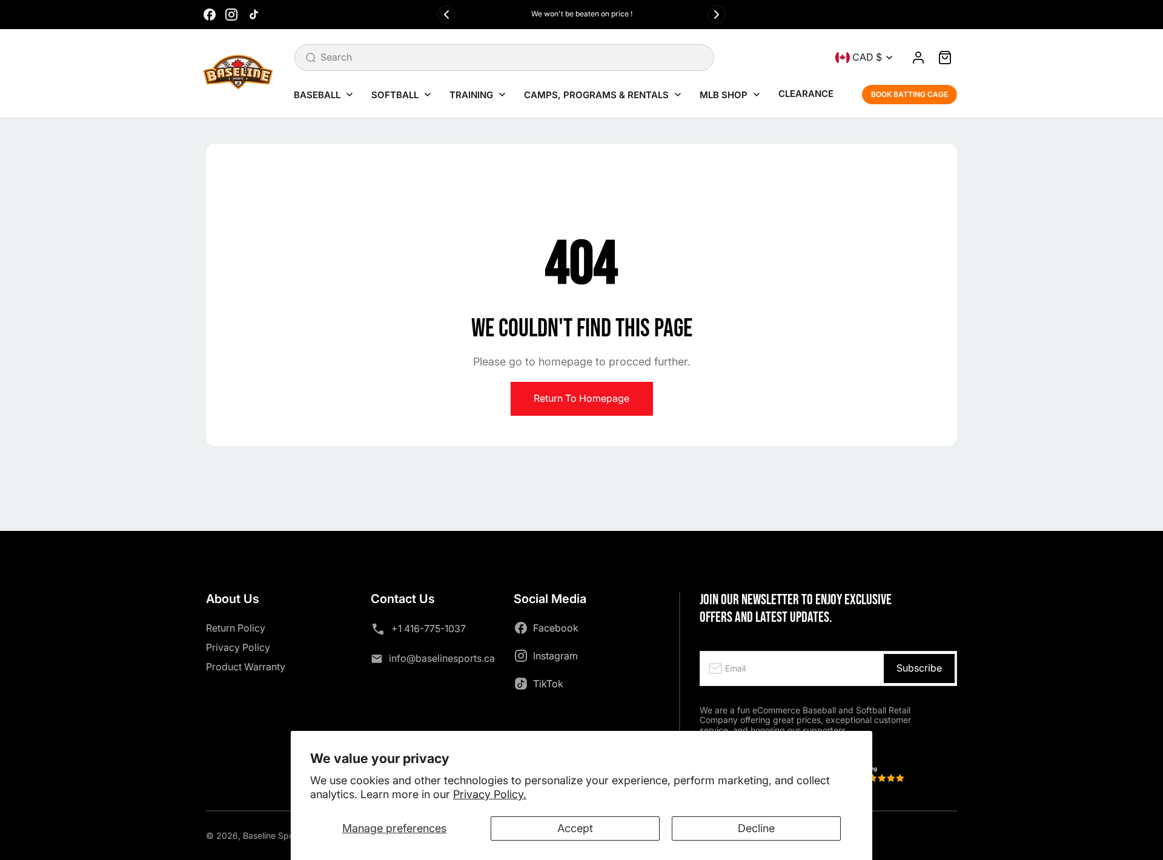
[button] (945, 57)
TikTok (548, 684)
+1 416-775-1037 (428, 628)
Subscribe (919, 668)
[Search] (311, 58)
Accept (575, 828)
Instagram (555, 656)
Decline (756, 828)
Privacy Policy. (489, 794)
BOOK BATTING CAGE (909, 94)
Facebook (555, 628)
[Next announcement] (716, 14)
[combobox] (504, 57)
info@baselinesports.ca (442, 658)
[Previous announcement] (446, 14)
